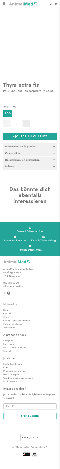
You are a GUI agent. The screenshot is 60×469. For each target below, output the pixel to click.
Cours (6, 317)
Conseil (7, 313)
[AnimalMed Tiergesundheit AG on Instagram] (8, 293)
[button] (30, 146)
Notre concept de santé (14, 347)
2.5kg (8, 113)
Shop (5, 310)
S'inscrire (30, 416)
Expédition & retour (12, 364)
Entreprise (8, 340)
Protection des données (14, 371)
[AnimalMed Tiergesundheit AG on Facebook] (4, 293)
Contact (7, 351)
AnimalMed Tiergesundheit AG (33, 447)
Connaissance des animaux (16, 320)
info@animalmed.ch (13, 286)
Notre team (8, 344)
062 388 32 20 (11, 283)
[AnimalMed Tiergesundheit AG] (27, 3)
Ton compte (9, 327)
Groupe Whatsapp (12, 324)
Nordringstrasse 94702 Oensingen (12, 274)
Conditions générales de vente (18, 378)
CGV (5, 367)
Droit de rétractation (13, 381)
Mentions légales (11, 374)
